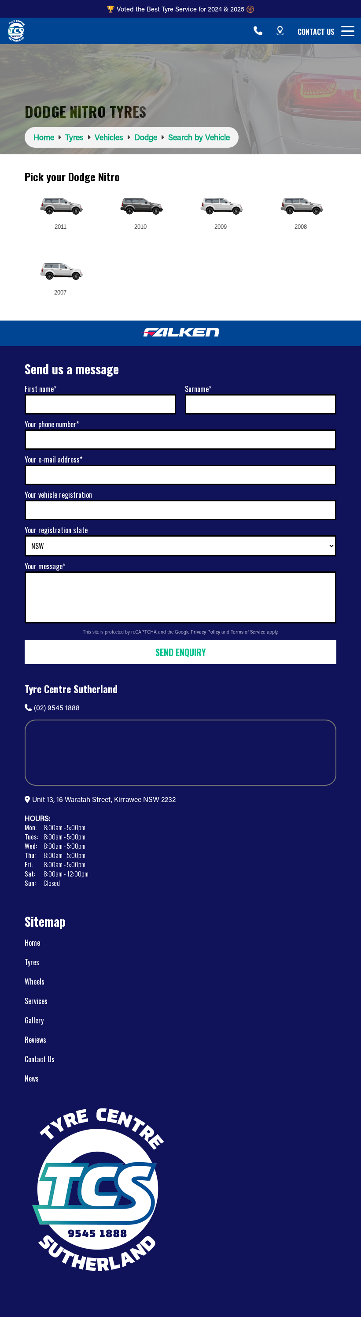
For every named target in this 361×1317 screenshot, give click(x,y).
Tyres (32, 962)
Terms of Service (249, 632)
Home (32, 942)
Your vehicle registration (58, 494)
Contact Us (316, 31)
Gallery (34, 1020)
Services (36, 1001)
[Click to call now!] (258, 30)
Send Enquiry (180, 652)
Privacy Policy (206, 632)
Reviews (35, 1039)
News (32, 1078)
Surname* (198, 389)
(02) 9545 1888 (57, 707)
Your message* (45, 566)
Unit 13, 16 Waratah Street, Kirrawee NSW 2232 (104, 799)
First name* (40, 389)
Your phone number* (52, 424)
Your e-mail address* (53, 459)
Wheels (34, 981)
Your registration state (56, 530)
